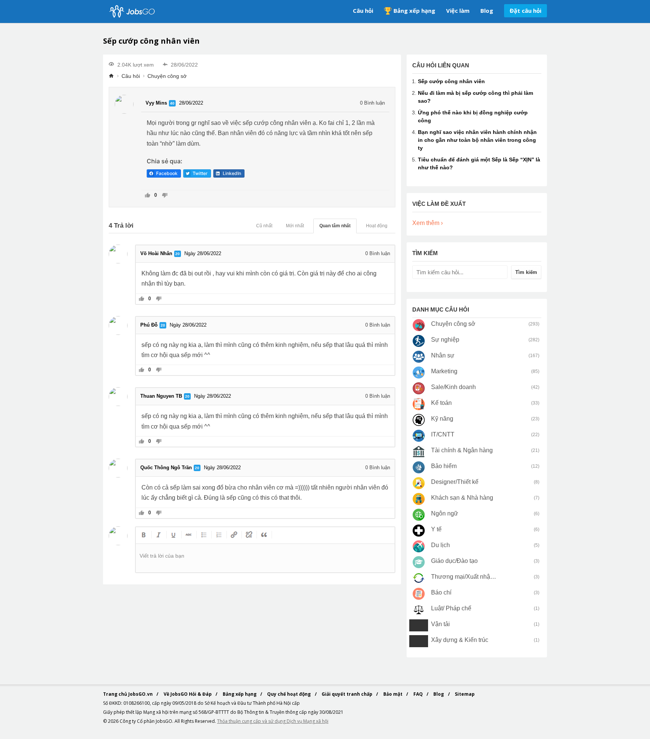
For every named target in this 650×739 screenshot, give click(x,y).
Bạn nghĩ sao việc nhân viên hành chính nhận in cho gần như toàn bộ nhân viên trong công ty (477, 140)
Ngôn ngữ (444, 513)
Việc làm (457, 10)
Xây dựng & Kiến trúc (459, 640)
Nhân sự (442, 355)
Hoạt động (376, 225)
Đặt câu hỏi (525, 10)
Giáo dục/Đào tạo (454, 561)
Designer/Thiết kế (454, 482)
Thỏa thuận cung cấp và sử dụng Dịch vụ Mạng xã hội (272, 721)
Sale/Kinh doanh (453, 387)
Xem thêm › (427, 223)
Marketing (444, 371)
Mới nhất (295, 225)
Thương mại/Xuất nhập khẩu (464, 576)
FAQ (418, 694)
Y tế (436, 529)
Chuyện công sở (167, 76)
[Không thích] (164, 196)
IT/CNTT (442, 434)
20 (177, 254)
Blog (486, 10)
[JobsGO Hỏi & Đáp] (131, 11)
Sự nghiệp (445, 339)
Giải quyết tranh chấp (348, 694)
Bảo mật (393, 694)
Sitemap (465, 694)
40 (172, 103)
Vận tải (440, 624)
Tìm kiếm (526, 272)
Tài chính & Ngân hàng (462, 450)
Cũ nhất (264, 225)
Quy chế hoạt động (289, 694)
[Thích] (148, 196)
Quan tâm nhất (335, 225)
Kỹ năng (442, 418)
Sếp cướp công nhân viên (451, 81)
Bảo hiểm (444, 466)
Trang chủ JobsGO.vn (128, 694)
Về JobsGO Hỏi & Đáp (188, 694)
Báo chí (441, 592)
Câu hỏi (363, 10)
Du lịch (440, 545)
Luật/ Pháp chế (451, 608)
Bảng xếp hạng (414, 10)
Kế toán (441, 403)
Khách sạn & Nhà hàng (462, 497)
